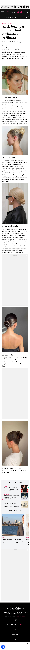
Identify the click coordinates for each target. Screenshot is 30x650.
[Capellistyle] (15, 12)
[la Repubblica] (21, 7)
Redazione (15, 630)
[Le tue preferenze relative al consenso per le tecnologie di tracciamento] (28, 487)
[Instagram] (28, 12)
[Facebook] (13, 620)
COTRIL (6, 486)
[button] (2, 498)
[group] (3, 17)
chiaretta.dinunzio (8, 41)
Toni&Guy (6, 494)
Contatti (15, 628)
